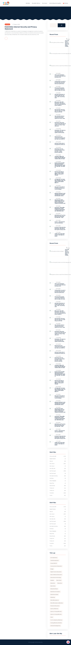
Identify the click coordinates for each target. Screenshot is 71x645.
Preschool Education (55, 605)
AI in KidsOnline (54, 557)
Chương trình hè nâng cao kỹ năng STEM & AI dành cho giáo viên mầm (60, 89)
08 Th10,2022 (58, 177)
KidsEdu (52, 580)
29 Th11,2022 (58, 141)
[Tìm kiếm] (61, 25)
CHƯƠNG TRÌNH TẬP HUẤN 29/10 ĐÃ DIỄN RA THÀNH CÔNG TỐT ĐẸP (60, 157)
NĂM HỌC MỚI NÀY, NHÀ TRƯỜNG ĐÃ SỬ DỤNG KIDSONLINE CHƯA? (60, 194)
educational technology (56, 577)
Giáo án (51, 461)
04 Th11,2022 (58, 363)
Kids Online (58, 580)
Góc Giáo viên (52, 468)
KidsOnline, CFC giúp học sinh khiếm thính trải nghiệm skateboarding (60, 131)
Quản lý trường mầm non (56, 611)
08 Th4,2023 (58, 121)
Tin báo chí (52, 488)
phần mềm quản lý (55, 600)
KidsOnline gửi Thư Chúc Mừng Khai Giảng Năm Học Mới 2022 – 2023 (60, 216)
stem (52, 617)
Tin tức (51, 495)
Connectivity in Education (56, 566)
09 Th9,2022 (58, 198)
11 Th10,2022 (58, 170)
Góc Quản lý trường (53, 475)
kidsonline (53, 583)
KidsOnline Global (54, 594)
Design (52, 569)
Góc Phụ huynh (53, 470)
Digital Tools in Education (56, 571)
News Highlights (53, 480)
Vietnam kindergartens (55, 625)
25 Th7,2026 (58, 220)
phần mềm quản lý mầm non (57, 603)
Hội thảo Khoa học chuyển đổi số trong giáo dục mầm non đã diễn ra (60, 137)
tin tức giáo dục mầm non (56, 620)
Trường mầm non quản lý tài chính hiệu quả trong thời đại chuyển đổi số (60, 82)
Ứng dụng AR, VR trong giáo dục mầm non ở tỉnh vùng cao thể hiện (60, 110)
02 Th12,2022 (58, 135)
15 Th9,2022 (58, 400)
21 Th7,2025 (68, 39)
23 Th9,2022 (58, 185)
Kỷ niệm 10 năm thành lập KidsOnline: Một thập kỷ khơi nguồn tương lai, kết (60, 228)
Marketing (53, 597)
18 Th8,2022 (58, 206)
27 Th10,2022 (58, 161)
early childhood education (56, 574)
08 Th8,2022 (58, 213)
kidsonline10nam (54, 588)
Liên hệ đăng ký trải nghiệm (55, 3)
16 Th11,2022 (58, 147)
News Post (52, 483)
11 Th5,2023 (58, 108)
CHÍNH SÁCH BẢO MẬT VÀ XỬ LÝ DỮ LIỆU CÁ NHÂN (60, 235)
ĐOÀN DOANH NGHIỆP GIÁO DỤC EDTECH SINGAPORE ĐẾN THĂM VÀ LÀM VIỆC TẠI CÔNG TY (60, 165)
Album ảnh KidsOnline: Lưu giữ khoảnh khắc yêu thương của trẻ (60, 76)
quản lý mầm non (54, 608)
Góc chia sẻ (7, 24)
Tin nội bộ (52, 543)
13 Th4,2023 (58, 114)
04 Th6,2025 (58, 100)
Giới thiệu (28, 3)
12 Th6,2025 (58, 92)
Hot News (52, 478)
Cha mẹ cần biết (53, 456)
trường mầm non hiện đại (56, 622)
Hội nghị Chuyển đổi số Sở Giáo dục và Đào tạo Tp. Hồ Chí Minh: (60, 188)
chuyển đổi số (54, 563)
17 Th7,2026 (58, 232)
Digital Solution (53, 458)
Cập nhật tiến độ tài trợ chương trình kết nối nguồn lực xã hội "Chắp (60, 117)
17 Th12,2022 (58, 128)
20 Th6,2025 (58, 86)
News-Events (52, 485)
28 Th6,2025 (58, 73)
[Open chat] (68, 642)
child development (55, 560)
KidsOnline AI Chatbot (55, 591)
